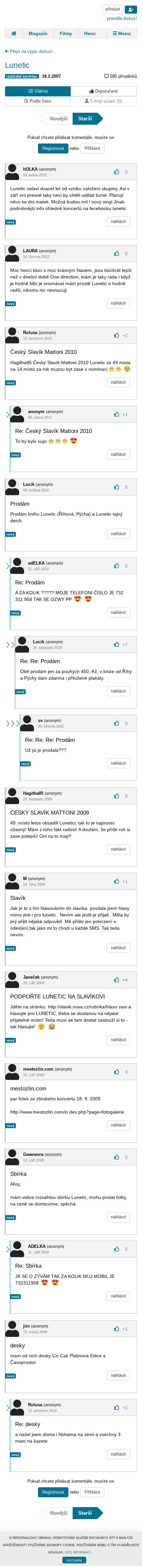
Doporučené (106, 91)
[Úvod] (13, 33)
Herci (90, 33)
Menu (124, 33)
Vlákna (40, 91)
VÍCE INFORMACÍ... (79, 1552)
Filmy (66, 33)
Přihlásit (92, 148)
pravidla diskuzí (122, 18)
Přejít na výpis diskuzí (31, 51)
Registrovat (53, 148)
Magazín (38, 33)
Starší (85, 118)
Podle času (39, 101)
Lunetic (17, 65)
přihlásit (113, 9)
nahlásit (118, 221)
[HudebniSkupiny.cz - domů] (29, 13)
